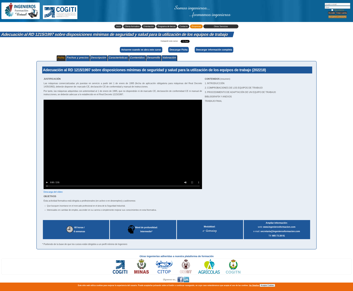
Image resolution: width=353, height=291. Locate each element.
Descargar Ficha (178, 49)
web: (276, 227)
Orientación (148, 26)
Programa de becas (167, 26)
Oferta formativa (132, 26)
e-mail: (276, 231)
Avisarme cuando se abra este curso (141, 49)
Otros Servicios (221, 26)
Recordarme (339, 10)
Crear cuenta (341, 13)
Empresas (196, 26)
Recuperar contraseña (337, 17)
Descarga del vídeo (53, 192)
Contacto (184, 26)
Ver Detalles (254, 285)
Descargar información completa (214, 49)
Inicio (118, 26)
